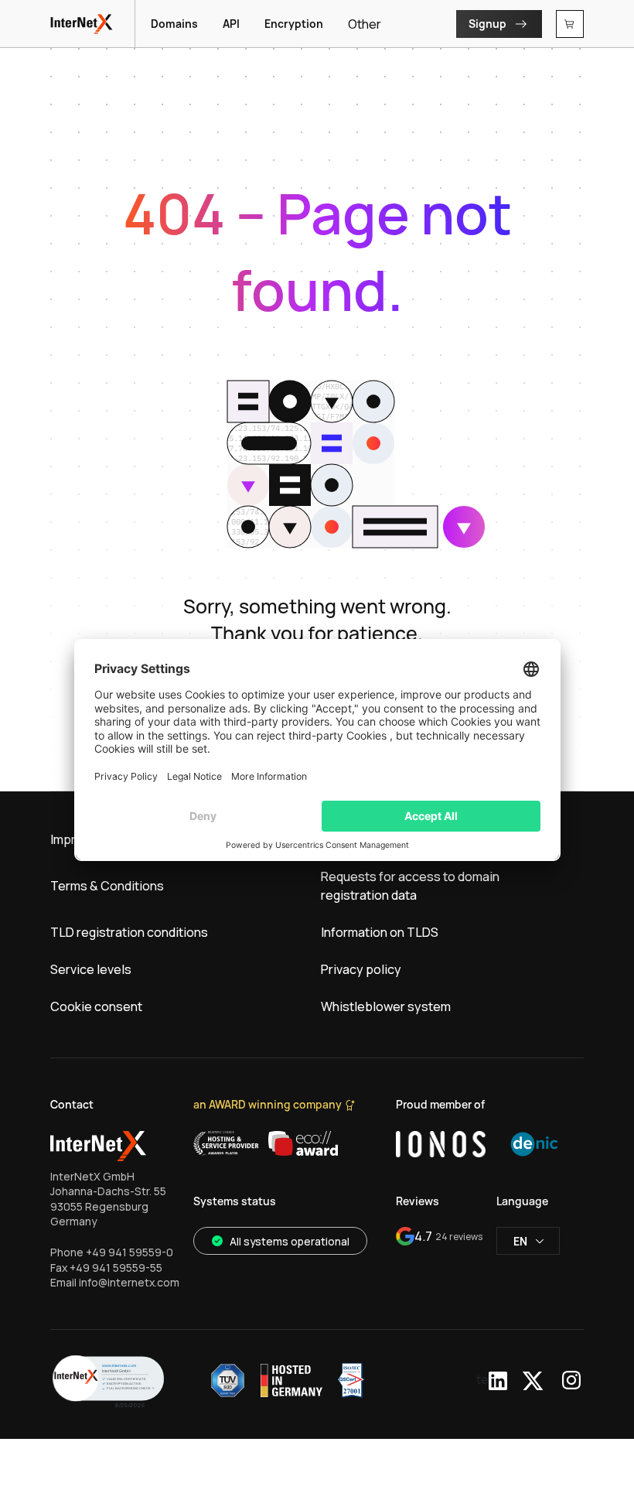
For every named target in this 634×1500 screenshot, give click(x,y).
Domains (174, 23)
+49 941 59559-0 (129, 1252)
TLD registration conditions (129, 932)
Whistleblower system (386, 1006)
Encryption (293, 23)
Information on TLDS (379, 932)
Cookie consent (96, 1006)
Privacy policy (361, 969)
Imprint (70, 839)
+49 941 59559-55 (116, 1267)
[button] (108, 1380)
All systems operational (289, 1241)
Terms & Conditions (107, 885)
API (231, 23)
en (520, 1241)
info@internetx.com (129, 1282)
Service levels (90, 969)
